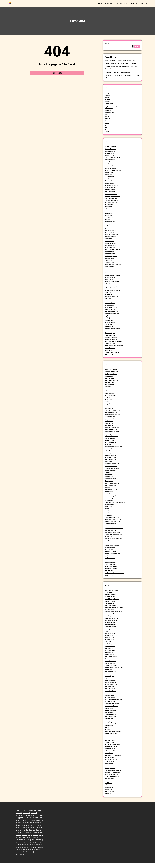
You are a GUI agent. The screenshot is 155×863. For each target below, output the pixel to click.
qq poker (22, 830)
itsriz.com (107, 406)
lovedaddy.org (109, 500)
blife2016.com (109, 729)
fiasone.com (108, 487)
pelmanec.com (109, 376)
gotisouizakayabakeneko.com (113, 419)
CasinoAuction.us (110, 303)
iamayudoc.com (109, 669)
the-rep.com (108, 206)
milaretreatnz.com (110, 221)
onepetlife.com (109, 753)
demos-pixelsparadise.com (112, 181)
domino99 (19, 813)
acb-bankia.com (109, 506)
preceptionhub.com (110, 601)
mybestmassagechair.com (112, 290)
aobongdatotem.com (111, 605)
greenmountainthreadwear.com (114, 528)
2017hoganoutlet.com (111, 374)
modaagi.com (109, 224)
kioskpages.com (109, 738)
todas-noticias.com (110, 395)
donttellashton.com (110, 382)
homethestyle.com (110, 648)
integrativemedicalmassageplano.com (115, 502)
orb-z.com (108, 444)
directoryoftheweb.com (111, 380)
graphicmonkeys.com (111, 684)
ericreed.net (108, 292)
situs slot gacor (37, 818)
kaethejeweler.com (110, 748)
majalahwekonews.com (111, 371)
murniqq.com (20, 849)
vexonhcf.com (109, 179)
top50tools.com (109, 204)
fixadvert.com (109, 172)
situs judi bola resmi (35, 847)
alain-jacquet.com (110, 416)
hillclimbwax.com (110, 558)
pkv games (108, 110)
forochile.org (108, 238)
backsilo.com (108, 513)
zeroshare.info (109, 217)
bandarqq (107, 118)
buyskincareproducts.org (112, 339)
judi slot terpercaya (110, 103)
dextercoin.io (108, 350)
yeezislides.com (109, 603)
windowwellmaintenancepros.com (114, 573)
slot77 (25, 854)
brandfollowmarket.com (111, 541)
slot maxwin (27, 818)
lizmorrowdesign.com (111, 733)
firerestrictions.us (110, 253)
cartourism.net (109, 324)
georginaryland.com (110, 277)
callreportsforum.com (111, 785)
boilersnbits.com (109, 451)
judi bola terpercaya (22, 845)
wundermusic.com (110, 654)
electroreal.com (109, 609)
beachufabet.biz (109, 757)
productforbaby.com (110, 442)
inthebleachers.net (110, 335)
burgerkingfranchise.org (111, 434)
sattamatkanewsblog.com (112, 532)
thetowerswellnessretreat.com (113, 744)
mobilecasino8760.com (111, 296)
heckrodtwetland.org (111, 286)
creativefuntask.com (110, 661)
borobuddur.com (109, 652)
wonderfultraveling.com (111, 243)
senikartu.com (109, 397)
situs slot (18, 825)
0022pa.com (108, 215)
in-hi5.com (108, 391)
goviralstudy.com (110, 322)
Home (100, 3)
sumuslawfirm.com (110, 523)
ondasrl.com (108, 727)
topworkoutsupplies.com (112, 618)
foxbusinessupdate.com (111, 498)
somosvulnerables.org (111, 714)
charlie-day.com (109, 493)
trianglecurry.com (110, 740)
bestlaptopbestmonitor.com (112, 275)
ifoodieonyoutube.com (111, 614)
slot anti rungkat (24, 823)
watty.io (107, 401)
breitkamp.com (109, 708)
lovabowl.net (108, 592)
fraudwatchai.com (110, 639)
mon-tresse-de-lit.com (111, 759)
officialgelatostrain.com (111, 746)
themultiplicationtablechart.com (114, 345)
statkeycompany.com (111, 198)
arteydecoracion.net (110, 271)
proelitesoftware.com (111, 697)
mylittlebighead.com (110, 671)
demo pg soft (37, 842)
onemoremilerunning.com (112, 463)
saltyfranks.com (109, 209)
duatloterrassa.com (110, 716)
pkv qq (107, 97)
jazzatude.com (109, 213)
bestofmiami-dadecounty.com (113, 611)
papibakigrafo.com (110, 316)
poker (35, 810)
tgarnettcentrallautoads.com (113, 170)
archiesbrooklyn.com (111, 256)
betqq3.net (108, 298)
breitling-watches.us (110, 168)
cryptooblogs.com (110, 644)
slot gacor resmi (27, 825)
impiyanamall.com (110, 631)
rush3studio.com (109, 384)
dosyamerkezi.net (110, 189)
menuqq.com (20, 810)
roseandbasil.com (110, 279)
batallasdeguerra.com (111, 230)
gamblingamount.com (111, 556)
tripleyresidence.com (110, 710)
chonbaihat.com (109, 262)
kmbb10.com (108, 472)
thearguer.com (109, 481)
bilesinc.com (108, 219)
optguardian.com (110, 633)
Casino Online (108, 3)
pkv (106, 120)
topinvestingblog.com (111, 202)
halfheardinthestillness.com (112, 288)
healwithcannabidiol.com (112, 736)
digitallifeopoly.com (110, 624)
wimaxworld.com (110, 247)
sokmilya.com (109, 787)
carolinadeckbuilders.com (112, 200)
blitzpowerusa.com (110, 457)
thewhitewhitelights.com (112, 281)
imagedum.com (109, 742)
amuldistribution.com (111, 650)
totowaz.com (108, 536)
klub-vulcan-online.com (111, 706)
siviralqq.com (108, 515)
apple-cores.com (109, 326)
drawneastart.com (110, 688)
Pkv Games (118, 3)
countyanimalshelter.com (112, 545)
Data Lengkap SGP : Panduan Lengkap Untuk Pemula (120, 60)
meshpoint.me (109, 421)
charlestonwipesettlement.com (113, 538)
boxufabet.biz (109, 763)
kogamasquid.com (110, 343)
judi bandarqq (109, 108)
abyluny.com (108, 789)
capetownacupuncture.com (112, 410)
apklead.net (108, 793)
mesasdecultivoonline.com (112, 449)
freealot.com (108, 674)
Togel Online (144, 3)
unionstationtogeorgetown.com (114, 667)
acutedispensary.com (111, 530)
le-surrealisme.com (110, 191)
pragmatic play (34, 820)
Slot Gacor (134, 3)
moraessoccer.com (110, 236)
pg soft (33, 815)
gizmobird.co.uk (109, 153)
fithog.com (108, 273)
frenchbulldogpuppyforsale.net (113, 341)
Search (107, 43)
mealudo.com (109, 491)
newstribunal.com (110, 596)
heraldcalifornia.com (110, 682)
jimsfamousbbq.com (110, 146)
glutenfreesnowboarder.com (113, 731)
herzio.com (108, 389)
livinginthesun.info (110, 404)
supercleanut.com (110, 678)
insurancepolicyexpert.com (112, 196)
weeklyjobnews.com (110, 543)
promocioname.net (110, 245)
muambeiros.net (109, 258)
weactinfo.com (109, 476)
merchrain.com (109, 781)
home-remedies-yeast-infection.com (115, 607)
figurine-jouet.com (110, 768)
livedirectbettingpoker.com (112, 496)
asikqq (107, 116)
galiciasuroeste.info (110, 228)
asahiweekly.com (109, 676)
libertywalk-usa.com (110, 149)
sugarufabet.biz (109, 761)
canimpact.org (109, 320)
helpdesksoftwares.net (111, 590)
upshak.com (108, 511)
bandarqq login (31, 830)
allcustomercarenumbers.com (113, 699)
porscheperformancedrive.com (113, 721)
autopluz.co (108, 174)
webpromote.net (109, 266)
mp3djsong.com (109, 155)
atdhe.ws (107, 283)
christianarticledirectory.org (112, 352)
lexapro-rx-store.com (111, 337)
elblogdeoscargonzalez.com (113, 264)
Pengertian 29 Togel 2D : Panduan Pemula (117, 72)
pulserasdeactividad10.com (112, 328)
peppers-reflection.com (111, 568)
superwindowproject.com (112, 313)
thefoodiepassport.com (111, 311)
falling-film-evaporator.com (112, 521)
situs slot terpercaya (22, 820)
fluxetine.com (108, 294)
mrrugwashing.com (110, 504)
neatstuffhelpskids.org (111, 234)
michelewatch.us (109, 164)
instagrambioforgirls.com (112, 468)
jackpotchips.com (110, 695)
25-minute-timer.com (111, 659)
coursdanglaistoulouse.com (112, 157)
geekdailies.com (109, 778)
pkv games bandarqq (111, 106)
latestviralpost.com (110, 453)
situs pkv (107, 95)
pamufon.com (109, 718)
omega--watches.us (110, 166)
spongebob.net (109, 423)
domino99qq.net (109, 378)
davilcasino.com (109, 637)
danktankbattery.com (111, 489)
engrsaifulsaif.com (110, 663)
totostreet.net (109, 635)
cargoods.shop (109, 408)
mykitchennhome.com (111, 307)
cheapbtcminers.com (111, 665)
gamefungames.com (111, 656)
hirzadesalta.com (110, 622)
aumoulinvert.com (110, 309)
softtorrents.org (109, 712)
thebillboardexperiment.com (113, 755)
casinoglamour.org (110, 348)
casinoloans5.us (109, 301)
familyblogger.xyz (110, 701)
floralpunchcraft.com (111, 485)
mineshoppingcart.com (111, 616)
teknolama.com (109, 440)
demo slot (37, 825)
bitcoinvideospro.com (111, 412)
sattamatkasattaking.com (112, 750)
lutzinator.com (109, 725)
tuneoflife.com (109, 570)
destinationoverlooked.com (112, 553)
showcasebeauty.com (111, 194)
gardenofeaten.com (110, 459)
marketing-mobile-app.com (112, 483)
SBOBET (126, 3)
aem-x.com (108, 641)
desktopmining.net (110, 333)
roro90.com (108, 386)
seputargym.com (109, 629)
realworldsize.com (110, 438)
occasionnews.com (110, 562)
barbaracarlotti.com (110, 331)
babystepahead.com (110, 551)
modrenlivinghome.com (111, 774)
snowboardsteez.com (111, 466)
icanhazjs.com (109, 318)
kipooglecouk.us (109, 305)
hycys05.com (108, 461)
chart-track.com (109, 241)
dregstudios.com (109, 232)
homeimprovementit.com (112, 594)
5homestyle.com (109, 354)
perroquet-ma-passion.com (112, 772)
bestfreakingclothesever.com (113, 519)
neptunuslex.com (110, 159)
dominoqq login (27, 835)
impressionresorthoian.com (112, 517)
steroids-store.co (109, 269)
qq (105, 125)
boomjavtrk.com (109, 791)
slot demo (107, 101)
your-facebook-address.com (113, 770)
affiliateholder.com (110, 575)
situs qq (107, 93)
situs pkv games (109, 112)
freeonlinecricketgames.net (112, 249)
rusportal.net (108, 399)
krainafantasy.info (110, 393)
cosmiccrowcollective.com (112, 414)
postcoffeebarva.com (111, 429)
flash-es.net (108, 508)
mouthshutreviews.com (111, 620)
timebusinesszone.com (111, 566)
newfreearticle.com (110, 455)
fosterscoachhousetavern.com (113, 446)
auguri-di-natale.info (110, 161)
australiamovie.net (110, 151)
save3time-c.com (109, 176)
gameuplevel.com (110, 646)
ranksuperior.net (109, 549)
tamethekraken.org (110, 723)
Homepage (56, 73)
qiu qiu (107, 123)
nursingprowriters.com (111, 526)
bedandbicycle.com (110, 680)
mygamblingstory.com (111, 369)
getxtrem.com (109, 474)
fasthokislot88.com (110, 691)
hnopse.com (108, 560)
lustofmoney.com (110, 564)
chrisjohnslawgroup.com (112, 703)
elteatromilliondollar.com (112, 431)
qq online (107, 99)
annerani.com (109, 211)
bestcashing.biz (109, 251)
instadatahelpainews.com (112, 776)
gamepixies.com (109, 686)
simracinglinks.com (110, 187)
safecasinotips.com (110, 693)
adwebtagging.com (110, 547)
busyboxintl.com (109, 425)
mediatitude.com (109, 183)
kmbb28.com (108, 783)
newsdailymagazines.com (112, 599)
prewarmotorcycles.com (111, 185)
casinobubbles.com (110, 626)
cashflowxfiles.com (110, 470)
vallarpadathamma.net (111, 436)
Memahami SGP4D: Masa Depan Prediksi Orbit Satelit (121, 63)
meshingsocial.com (110, 478)
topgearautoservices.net (112, 766)
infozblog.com (109, 260)
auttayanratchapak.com (112, 427)
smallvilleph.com (109, 226)
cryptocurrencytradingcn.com (113, 534)
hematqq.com (29, 849)
